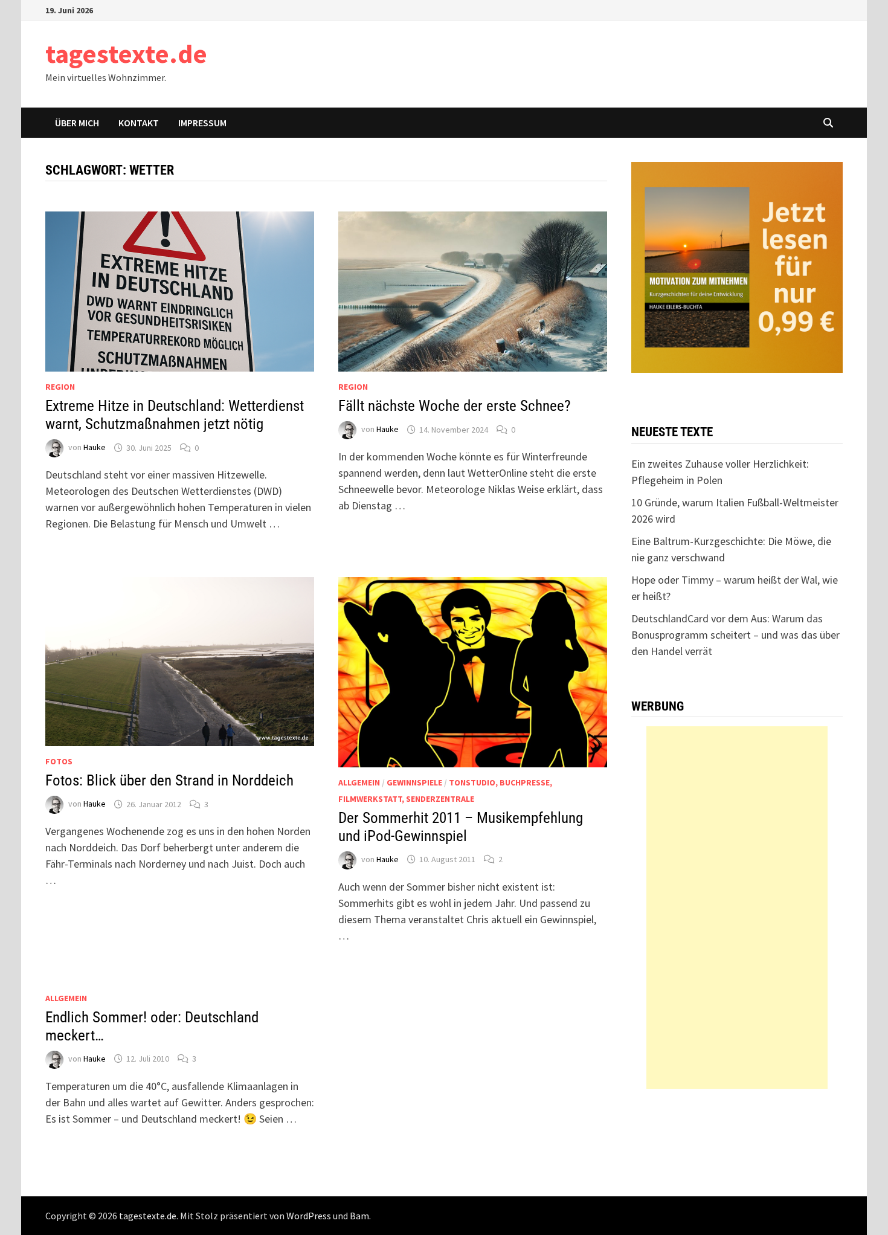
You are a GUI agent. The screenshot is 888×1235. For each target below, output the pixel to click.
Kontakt (138, 123)
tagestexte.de (126, 53)
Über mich (77, 123)
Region (60, 386)
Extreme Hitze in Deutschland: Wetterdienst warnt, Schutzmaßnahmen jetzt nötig (174, 415)
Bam (359, 1216)
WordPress (308, 1216)
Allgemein (359, 782)
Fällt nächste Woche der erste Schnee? (454, 405)
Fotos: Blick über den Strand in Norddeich (169, 780)
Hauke (94, 447)
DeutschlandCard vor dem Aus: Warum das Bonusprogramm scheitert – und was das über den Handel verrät (735, 634)
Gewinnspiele (414, 782)
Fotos (58, 761)
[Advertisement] (737, 907)
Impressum (202, 123)
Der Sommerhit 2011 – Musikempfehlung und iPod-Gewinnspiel (460, 827)
